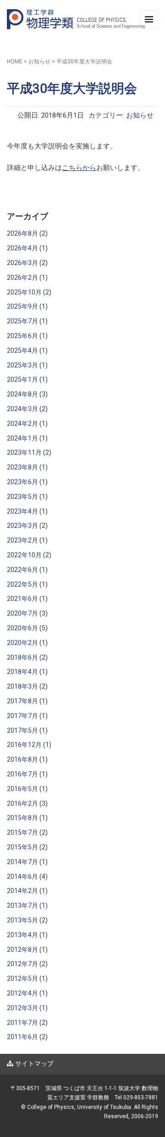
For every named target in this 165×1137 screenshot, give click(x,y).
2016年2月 (22, 803)
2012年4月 (22, 993)
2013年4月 (22, 935)
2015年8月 (22, 817)
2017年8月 (22, 701)
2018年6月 (22, 657)
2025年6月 (22, 335)
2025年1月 (22, 379)
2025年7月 (22, 321)
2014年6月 (22, 876)
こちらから (79, 168)
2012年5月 (22, 978)
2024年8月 (22, 394)
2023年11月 (24, 452)
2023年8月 (22, 467)
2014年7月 (22, 861)
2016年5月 (22, 788)
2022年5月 (22, 584)
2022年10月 (24, 555)
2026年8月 (22, 233)
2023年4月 (22, 511)
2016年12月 (24, 744)
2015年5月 (22, 847)
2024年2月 (22, 423)
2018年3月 (22, 686)
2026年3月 (22, 262)
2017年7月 (22, 715)
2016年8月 (22, 759)
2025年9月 (22, 306)
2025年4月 (22, 350)
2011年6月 (22, 1037)
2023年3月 (22, 525)
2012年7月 (22, 963)
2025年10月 (24, 292)
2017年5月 (22, 730)
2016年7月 (22, 774)
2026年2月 (22, 277)
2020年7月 (22, 613)
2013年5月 (22, 920)
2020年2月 (22, 642)
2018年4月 (22, 671)
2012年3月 (22, 1008)
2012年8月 (22, 949)
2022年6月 (22, 569)
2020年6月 (22, 628)
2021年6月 (22, 598)
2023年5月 (22, 496)
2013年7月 (22, 905)
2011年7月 (22, 1022)
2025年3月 (22, 365)
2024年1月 (22, 438)
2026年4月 (22, 248)
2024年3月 (22, 409)
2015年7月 (22, 832)
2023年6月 (22, 482)
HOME (14, 61)
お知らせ (39, 61)
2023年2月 (22, 540)
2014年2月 (22, 890)
